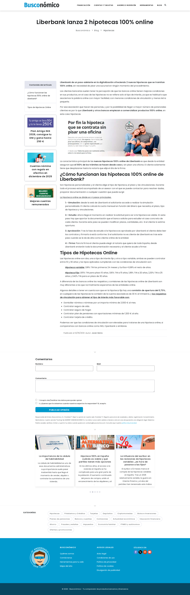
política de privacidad (129, 423)
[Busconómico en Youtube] (150, 552)
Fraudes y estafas (69, 524)
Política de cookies (105, 566)
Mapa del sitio (66, 566)
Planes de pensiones (60, 519)
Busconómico (83, 30)
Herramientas (146, 5)
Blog (159, 5)
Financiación (83, 5)
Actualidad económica (124, 519)
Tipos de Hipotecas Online (39, 107)
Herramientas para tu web (72, 562)
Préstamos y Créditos (74, 513)
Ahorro (53, 524)
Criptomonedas (125, 513)
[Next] (152, 461)
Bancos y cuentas (83, 519)
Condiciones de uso (106, 557)
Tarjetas (94, 513)
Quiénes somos (67, 553)
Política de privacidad (106, 562)
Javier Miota (97, 333)
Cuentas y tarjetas (103, 5)
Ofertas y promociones (61, 530)
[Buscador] (165, 5)
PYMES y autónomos (130, 524)
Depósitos (108, 513)
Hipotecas (108, 30)
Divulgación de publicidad (108, 570)
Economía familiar (107, 524)
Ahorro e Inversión (126, 5)
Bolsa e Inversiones (147, 513)
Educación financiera (150, 519)
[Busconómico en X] (140, 552)
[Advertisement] (95, 56)
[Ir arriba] (184, 590)
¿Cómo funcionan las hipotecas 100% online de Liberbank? (38, 95)
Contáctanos (66, 557)
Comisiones (102, 519)
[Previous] (37, 461)
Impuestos (88, 524)
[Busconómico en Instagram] (145, 552)
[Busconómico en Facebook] (136, 552)
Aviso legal (101, 553)
